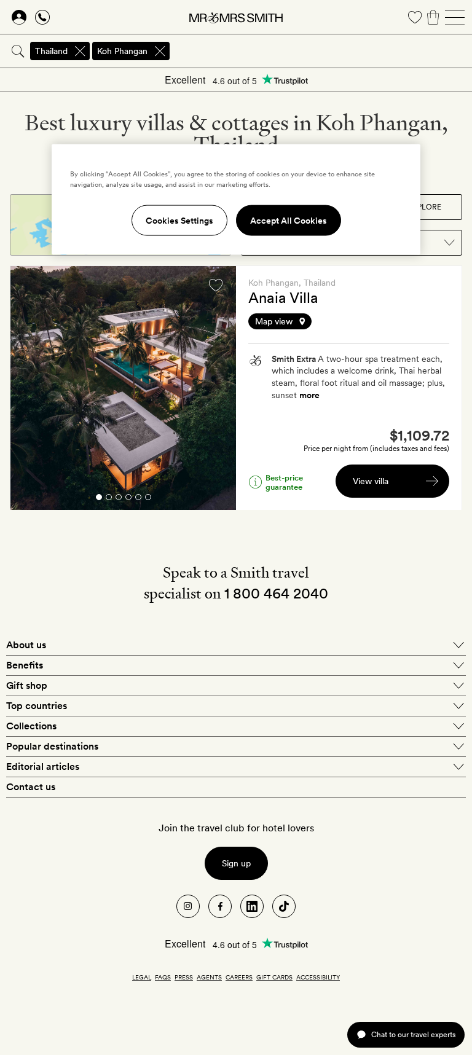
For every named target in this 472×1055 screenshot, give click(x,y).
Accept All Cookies (288, 220)
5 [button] (138, 499)
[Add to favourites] (215, 285)
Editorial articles (42, 766)
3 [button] (118, 499)
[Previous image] (29, 388)
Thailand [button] (51, 51)
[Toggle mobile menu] (455, 17)
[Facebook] (220, 906)
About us (26, 645)
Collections (31, 726)
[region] (236, 199)
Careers (239, 977)
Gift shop (26, 685)
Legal (141, 977)
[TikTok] (284, 906)
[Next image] (217, 388)
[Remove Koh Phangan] (159, 51)
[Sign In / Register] (19, 17)
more (309, 395)
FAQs (163, 977)
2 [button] (108, 499)
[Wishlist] (415, 17)
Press (184, 977)
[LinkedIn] (252, 906)
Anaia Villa (283, 298)
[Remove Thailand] (80, 51)
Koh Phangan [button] (122, 51)
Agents (209, 977)
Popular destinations (52, 746)
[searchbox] (321, 51)
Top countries (36, 706)
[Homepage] (236, 17)
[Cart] (433, 17)
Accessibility (318, 977)
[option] (123, 388)
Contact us (30, 787)
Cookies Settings (179, 220)
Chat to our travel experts (413, 1034)
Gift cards (274, 977)
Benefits (24, 665)
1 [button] (98, 499)
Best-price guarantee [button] (284, 482)
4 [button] (128, 499)
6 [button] (148, 499)
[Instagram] (188, 906)
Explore (424, 207)
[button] (348, 321)
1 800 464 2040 (276, 593)
